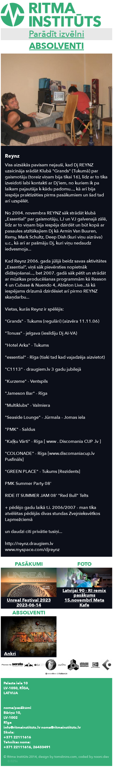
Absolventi (56, 46)
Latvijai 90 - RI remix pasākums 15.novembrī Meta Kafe (84, 598)
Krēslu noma (14, 752)
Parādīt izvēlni (56, 34)
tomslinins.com (65, 757)
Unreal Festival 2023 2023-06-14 (29, 602)
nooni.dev (101, 757)
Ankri (10, 653)
